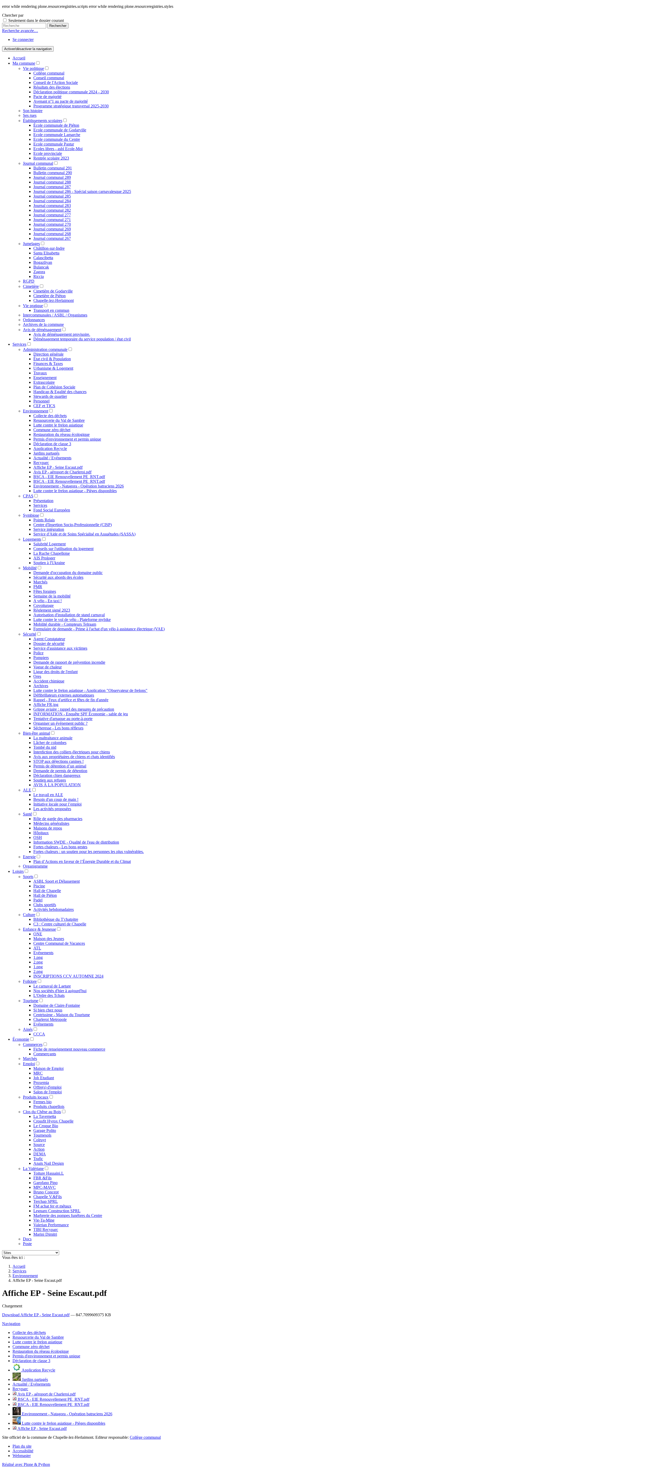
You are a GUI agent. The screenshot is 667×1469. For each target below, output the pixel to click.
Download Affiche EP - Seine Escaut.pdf (36, 1315)
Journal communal (38, 163)
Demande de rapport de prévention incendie (69, 662)
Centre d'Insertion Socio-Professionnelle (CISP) (72, 524)
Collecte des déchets (50, 415)
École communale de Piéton (56, 125)
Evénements (43, 952)
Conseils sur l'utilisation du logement (63, 548)
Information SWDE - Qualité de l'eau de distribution (76, 842)
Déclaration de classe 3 (52, 444)
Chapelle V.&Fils (47, 1196)
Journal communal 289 (52, 177)
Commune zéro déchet (51, 430)
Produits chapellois (48, 1106)
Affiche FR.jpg (45, 704)
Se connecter (23, 39)
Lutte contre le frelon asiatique (58, 425)
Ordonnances (34, 320)
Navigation (11, 1323)
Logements (32, 539)
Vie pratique (33, 305)
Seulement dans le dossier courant (36, 20)
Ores (37, 676)
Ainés (28, 1029)
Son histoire (32, 110)
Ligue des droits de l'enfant (55, 671)
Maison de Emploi (48, 1068)
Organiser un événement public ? (60, 723)
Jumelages (31, 243)
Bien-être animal (36, 733)
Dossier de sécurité (48, 643)
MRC (38, 1073)
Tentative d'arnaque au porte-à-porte (62, 718)
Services (19, 344)
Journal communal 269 (52, 229)
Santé (27, 814)
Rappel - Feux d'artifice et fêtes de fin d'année (70, 700)
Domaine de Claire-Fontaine (56, 1005)
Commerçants (44, 1054)
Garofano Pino (45, 1182)
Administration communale (45, 349)
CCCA (39, 1034)
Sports (28, 876)
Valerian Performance (51, 1225)
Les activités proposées (52, 809)
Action (39, 1149)
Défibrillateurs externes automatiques (63, 695)
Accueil (19, 58)
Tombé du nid (44, 747)
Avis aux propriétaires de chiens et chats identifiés (74, 756)
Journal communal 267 (52, 238)
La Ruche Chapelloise (51, 553)
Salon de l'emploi (47, 1092)
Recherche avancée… (20, 30)
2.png (38, 962)
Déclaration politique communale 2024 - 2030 (71, 92)
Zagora (39, 272)
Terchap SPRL (45, 1201)
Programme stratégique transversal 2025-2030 (71, 106)
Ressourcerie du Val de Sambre (59, 420)
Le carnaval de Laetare (52, 986)
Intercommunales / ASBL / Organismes (55, 315)
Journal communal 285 (52, 196)
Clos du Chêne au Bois (42, 1112)
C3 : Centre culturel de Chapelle (59, 924)
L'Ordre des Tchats (49, 995)
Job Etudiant (43, 1078)
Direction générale (48, 354)
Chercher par (12, 15)
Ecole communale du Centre (56, 139)
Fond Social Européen (51, 510)
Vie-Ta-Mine (43, 1220)
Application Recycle (50, 448)
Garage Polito (44, 1130)
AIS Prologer (44, 558)
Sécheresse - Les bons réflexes (58, 728)
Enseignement (45, 377)
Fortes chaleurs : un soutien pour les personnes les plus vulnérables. (88, 851)
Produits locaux (35, 1097)
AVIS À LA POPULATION (57, 785)
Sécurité (29, 634)
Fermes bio (42, 1102)
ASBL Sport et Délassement (56, 881)
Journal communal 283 (52, 205)
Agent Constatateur (49, 639)
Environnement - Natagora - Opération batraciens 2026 (78, 486)
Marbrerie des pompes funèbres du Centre (67, 1215)
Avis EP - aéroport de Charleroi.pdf (62, 472)
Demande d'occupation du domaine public (68, 572)
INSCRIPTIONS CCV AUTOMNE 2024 (68, 976)
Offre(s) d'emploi (47, 1087)
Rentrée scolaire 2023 (51, 158)
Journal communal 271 (52, 219)
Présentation (43, 500)
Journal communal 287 (52, 187)
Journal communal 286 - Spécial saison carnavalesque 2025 (82, 191)
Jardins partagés (46, 453)
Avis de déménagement (42, 329)
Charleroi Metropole (50, 1019)
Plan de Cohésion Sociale (54, 387)
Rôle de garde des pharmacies (57, 818)
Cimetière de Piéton (49, 296)
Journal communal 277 (52, 215)
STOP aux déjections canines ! (58, 761)
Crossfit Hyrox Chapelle (53, 1121)
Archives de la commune (43, 324)
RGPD (28, 281)
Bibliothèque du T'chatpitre (55, 919)
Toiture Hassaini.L (48, 1173)
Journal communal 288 (52, 182)
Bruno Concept (46, 1192)
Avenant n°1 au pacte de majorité (60, 101)
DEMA (39, 1154)
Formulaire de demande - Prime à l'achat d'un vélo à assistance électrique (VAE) (99, 629)
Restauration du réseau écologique (61, 434)
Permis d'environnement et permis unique (67, 439)
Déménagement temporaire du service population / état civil (82, 339)
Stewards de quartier (50, 396)
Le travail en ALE (48, 795)
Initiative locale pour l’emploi (57, 804)
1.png (38, 957)
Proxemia (41, 1082)
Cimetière (31, 286)
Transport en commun (51, 310)
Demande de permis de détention (60, 771)
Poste (27, 1243)
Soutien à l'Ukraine (49, 562)
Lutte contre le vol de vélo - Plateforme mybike (72, 619)
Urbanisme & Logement (53, 368)
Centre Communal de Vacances (59, 943)
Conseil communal (48, 78)
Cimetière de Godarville (53, 291)
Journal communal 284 (52, 201)
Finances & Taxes (48, 363)
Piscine (39, 886)
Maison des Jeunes (48, 938)
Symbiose (31, 515)
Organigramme (35, 866)
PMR (37, 586)
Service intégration (48, 529)
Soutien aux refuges (49, 780)
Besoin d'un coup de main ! (55, 799)
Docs (27, 1239)
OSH (37, 837)
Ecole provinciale (47, 153)
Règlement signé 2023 (51, 610)
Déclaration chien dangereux (57, 775)
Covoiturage (43, 605)
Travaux (40, 373)
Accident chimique (48, 681)
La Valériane (33, 1168)
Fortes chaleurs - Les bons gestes (60, 847)
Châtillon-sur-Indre (49, 248)
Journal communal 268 (52, 233)
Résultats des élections (51, 87)
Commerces (32, 1044)
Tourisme (30, 1000)
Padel (37, 900)
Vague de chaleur (47, 667)
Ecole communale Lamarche (56, 134)
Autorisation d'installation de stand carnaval (69, 615)
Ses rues (29, 115)
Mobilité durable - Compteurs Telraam (64, 624)
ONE (37, 934)
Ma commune (24, 63)
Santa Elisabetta (46, 253)
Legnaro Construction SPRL (57, 1211)
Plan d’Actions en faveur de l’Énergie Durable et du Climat (82, 861)
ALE (27, 790)
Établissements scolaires (42, 120)
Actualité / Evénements (52, 458)
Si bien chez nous (47, 1010)
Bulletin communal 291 (52, 168)
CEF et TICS (44, 406)
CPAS (28, 496)
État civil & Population (52, 359)
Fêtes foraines (44, 591)
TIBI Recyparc (45, 1229)
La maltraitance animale (52, 738)
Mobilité (30, 568)
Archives (40, 686)
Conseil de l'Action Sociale (55, 82)
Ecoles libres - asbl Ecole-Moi (58, 149)
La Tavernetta (44, 1116)
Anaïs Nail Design (48, 1163)
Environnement (35, 411)
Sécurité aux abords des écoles (58, 577)
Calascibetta (43, 257)
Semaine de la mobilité (52, 596)
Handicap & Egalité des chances (60, 391)
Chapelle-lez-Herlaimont (53, 300)
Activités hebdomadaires (53, 909)
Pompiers (41, 657)
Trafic (38, 1158)
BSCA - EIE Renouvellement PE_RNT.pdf (69, 476)
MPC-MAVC (44, 1187)
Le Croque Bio (45, 1126)
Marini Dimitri (45, 1234)
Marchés (40, 582)
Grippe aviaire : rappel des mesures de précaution (73, 709)
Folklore (30, 981)
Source (39, 1144)
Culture (29, 914)
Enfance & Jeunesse (39, 929)
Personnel (41, 401)
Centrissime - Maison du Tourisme (61, 1015)
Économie (21, 1039)
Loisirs (18, 871)
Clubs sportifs (44, 905)
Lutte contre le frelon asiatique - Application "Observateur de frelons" (90, 690)
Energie (29, 857)
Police (38, 653)
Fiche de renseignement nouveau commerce (69, 1049)
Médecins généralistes (51, 823)
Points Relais (44, 520)
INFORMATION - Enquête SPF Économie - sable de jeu (80, 714)
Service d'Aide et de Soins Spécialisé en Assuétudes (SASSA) (84, 534)
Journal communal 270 (52, 224)
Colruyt (39, 1140)
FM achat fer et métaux (52, 1206)
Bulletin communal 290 (52, 172)
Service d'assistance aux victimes (60, 648)
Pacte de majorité (47, 96)
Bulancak (41, 267)
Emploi (29, 1064)
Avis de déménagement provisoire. (61, 334)
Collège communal (48, 73)
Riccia (38, 276)
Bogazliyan (42, 262)
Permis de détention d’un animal (59, 766)
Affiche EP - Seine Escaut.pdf (58, 467)
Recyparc (41, 462)
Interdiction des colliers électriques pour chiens (71, 752)
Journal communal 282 (52, 210)
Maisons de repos (47, 828)
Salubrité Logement (49, 544)
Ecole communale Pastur (53, 144)
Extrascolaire (44, 382)
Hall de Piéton (45, 895)
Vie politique (33, 68)
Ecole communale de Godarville (59, 130)
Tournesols (42, 1135)
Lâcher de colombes (49, 742)
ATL (37, 948)
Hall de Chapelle (47, 890)
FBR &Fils (42, 1178)
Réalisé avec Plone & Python (26, 1464)
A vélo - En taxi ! (47, 601)
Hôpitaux (41, 833)
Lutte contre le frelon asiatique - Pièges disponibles (75, 491)
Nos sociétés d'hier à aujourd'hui (60, 991)
